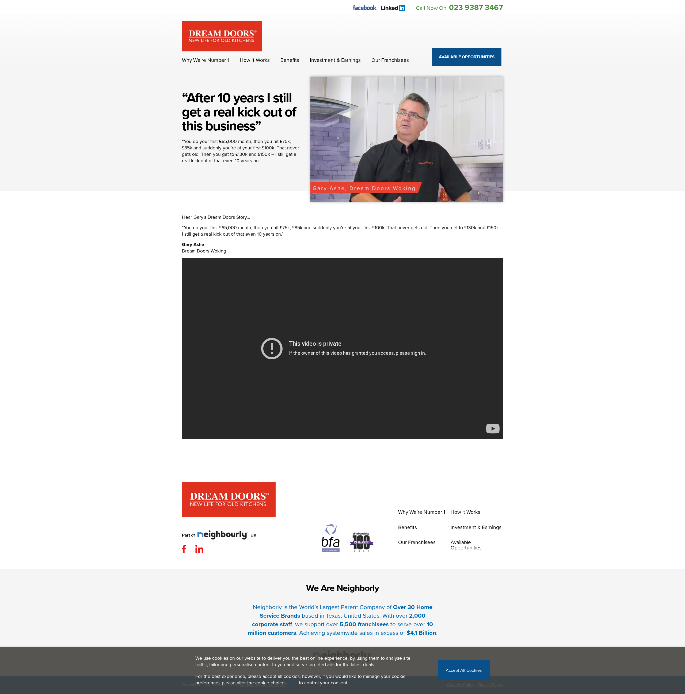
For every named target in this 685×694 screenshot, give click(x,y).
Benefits (289, 60)
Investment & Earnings (335, 60)
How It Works (255, 60)
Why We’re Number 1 (205, 60)
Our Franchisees (390, 60)
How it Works (465, 511)
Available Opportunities (467, 57)
